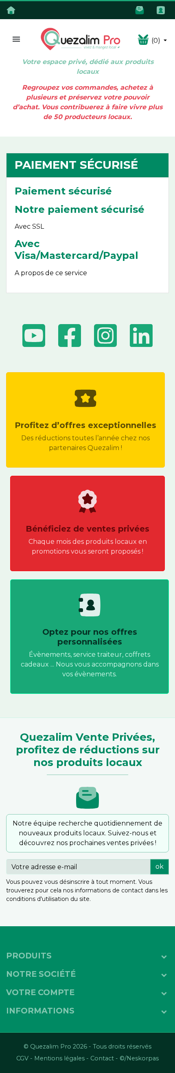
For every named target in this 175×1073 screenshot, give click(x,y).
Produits (29, 955)
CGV (22, 1058)
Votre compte (40, 992)
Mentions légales (59, 1058)
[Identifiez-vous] (162, 9)
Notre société (41, 974)
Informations (40, 1011)
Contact (102, 1058)
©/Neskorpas (139, 1058)
